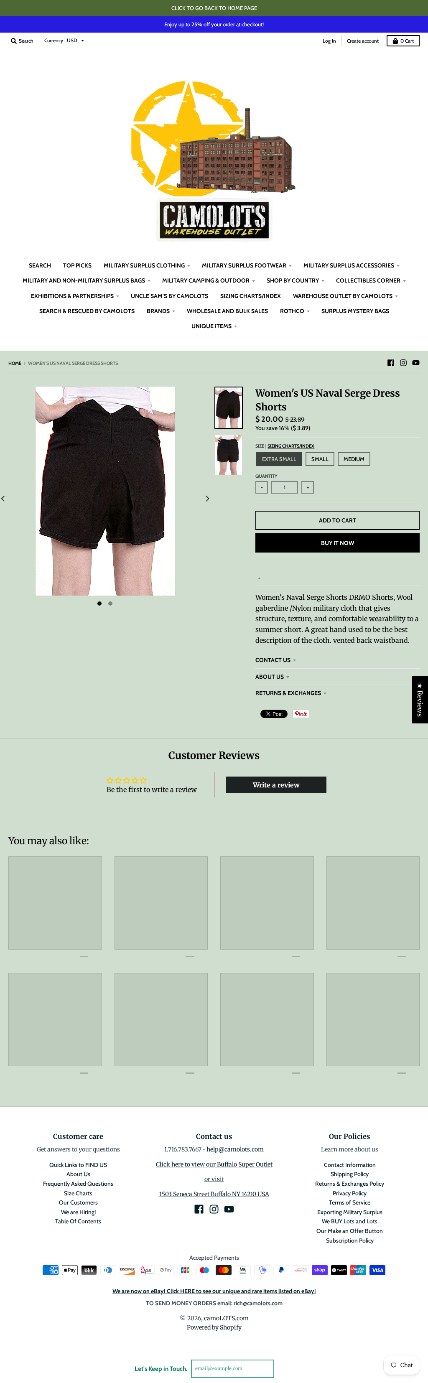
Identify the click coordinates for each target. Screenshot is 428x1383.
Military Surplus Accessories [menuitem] (348, 265)
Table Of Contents (78, 1221)
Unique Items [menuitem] (211, 326)
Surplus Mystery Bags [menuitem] (355, 311)
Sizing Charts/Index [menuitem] (250, 296)
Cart (407, 41)
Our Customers (78, 1202)
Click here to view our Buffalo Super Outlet (214, 1164)
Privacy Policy (350, 1193)
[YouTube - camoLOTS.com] (416, 363)
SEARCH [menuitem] (40, 265)
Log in (329, 41)
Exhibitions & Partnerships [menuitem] (72, 296)
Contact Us (272, 660)
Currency (53, 40)
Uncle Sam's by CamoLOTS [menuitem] (169, 296)
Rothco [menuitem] (292, 311)
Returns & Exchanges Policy (349, 1183)
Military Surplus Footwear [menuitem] (244, 265)
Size (284, 446)
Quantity (266, 476)
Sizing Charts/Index (291, 446)
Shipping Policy (350, 1174)
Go (284, 1368)
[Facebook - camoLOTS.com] (391, 363)
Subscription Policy (350, 1240)
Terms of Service (349, 1202)
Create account (363, 41)
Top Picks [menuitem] (77, 265)
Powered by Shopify (214, 1327)
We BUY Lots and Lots (349, 1221)
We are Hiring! (78, 1212)
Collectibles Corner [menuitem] (368, 280)
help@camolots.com (235, 1149)
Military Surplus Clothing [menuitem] (144, 265)
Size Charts (78, 1193)
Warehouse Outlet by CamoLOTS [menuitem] (342, 296)
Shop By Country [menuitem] (293, 280)
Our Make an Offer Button (349, 1231)
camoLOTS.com (226, 1318)
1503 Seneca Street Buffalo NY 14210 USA (214, 1194)
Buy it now (337, 543)
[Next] (207, 499)
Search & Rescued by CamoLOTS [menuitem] (87, 311)
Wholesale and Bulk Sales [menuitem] (227, 311)
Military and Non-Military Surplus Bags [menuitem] (84, 280)
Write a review (276, 785)
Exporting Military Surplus (349, 1212)
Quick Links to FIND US (78, 1165)
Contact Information (350, 1165)
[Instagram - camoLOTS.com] (403, 363)
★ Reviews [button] (420, 699)
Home (14, 363)
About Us (269, 676)
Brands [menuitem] (158, 311)
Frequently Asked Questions (78, 1183)
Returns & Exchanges (288, 693)
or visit (214, 1179)
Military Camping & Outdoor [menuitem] (206, 280)
